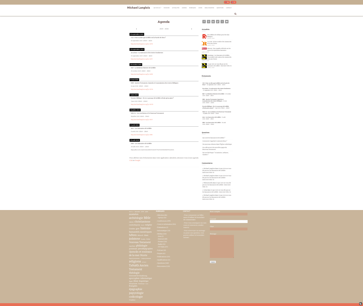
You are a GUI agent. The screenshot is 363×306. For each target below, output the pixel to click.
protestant (133, 249)
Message (213, 234)
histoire (145, 228)
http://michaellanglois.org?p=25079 (142, 104)
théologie (134, 272)
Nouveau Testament (140, 242)
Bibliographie (209, 7)
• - (214, 101)
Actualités (175, 7)
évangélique (132, 300)
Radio (160, 244)
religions (135, 261)
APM (142, 211)
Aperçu (160, 218)
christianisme (142, 221)
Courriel (213, 219)
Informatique (162, 231)
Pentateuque (141, 283)
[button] (360, 303)
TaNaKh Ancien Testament (138, 267)
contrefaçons (134, 225)
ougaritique (132, 246)
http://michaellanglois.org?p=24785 (142, 74)
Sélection (160, 215)
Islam (146, 235)
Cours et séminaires (164, 224)
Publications (161, 257)
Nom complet (215, 211)
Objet (212, 226)
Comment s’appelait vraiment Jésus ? (214, 141)
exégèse (148, 225)
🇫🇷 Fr (233, 2)
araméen (133, 214)
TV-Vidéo (161, 247)
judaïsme (134, 238)
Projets (159, 253)
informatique (146, 278)
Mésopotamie (133, 283)
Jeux (159, 236)
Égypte (131, 281)
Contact (229, 7)
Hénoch (140, 235)
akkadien (137, 211)
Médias (160, 234)
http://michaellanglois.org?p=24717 (142, 59)
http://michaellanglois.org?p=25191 (141, 135)
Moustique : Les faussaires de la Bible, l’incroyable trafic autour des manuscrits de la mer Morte (219, 57)
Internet (161, 239)
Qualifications (162, 260)
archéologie (136, 217)
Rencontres (161, 266)
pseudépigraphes (145, 249)
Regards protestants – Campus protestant (140, 258)
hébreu (133, 235)
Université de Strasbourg (138, 276)
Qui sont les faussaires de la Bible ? (213, 138)
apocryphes (134, 278)
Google (137, 160)
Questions (220, 7)
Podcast (160, 250)
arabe (146, 211)
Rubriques (192, 7)
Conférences (162, 221)
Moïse (148, 239)
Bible (147, 218)
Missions (166, 7)
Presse (160, 241)
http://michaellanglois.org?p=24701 (142, 44)
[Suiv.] (192, 29)
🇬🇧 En (227, 2)
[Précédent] (136, 29)
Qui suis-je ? (157, 7)
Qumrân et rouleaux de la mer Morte (140, 253)
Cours (200, 7)
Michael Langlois (138, 7)
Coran (146, 283)
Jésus (135, 281)
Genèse (132, 229)
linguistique (143, 281)
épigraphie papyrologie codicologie (136, 293)
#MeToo (131, 211)
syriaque (144, 262)
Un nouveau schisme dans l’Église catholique (217, 144)
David (142, 225)
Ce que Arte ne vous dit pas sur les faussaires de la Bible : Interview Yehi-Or (216, 170)
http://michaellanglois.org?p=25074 (142, 89)
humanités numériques (140, 232)
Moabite (143, 239)
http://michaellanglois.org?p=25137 (142, 119)
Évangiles (133, 286)
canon (131, 222)
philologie (141, 245)
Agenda (184, 7)
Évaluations (161, 227)
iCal (131, 160)
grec (138, 228)
